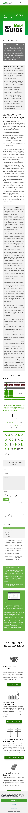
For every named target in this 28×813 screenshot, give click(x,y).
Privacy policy (17, 811)
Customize (14, 808)
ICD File (7, 534)
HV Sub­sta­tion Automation (14, 721)
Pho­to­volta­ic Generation (14, 791)
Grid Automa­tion (17, 405)
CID (6, 405)
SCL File (7, 532)
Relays (15, 408)
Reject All (14, 804)
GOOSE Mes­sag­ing (9, 527)
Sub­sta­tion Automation (11, 410)
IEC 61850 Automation (14, 684)
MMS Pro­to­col (8, 530)
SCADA (22, 408)
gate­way (10, 405)
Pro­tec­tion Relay (12, 407)
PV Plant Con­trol (9, 408)
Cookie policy (10, 811)
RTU (19, 408)
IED (7, 407)
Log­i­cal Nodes (8, 536)
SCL (4, 410)
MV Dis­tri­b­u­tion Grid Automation (14, 757)
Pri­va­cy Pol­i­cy (11, 496)
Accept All (14, 800)
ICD (22, 405)
